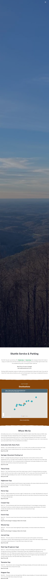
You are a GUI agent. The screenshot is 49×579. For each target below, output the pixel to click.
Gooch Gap (28, 360)
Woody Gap (21, 360)
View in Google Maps (24, 420)
